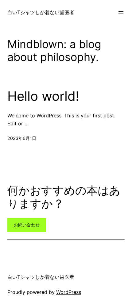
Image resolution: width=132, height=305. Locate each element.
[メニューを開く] (121, 12)
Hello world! (43, 96)
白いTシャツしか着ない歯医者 (40, 12)
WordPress (68, 292)
